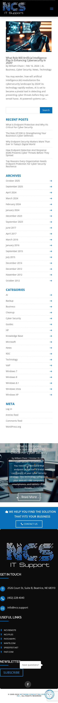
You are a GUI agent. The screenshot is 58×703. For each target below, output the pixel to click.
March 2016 (12, 239)
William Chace (16, 65)
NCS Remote (10, 630)
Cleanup (10, 312)
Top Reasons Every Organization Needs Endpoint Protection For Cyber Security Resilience (26, 164)
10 (40, 497)
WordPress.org (13, 426)
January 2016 (12, 245)
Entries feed (12, 414)
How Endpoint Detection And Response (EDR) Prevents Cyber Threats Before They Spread (27, 153)
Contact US (30, 523)
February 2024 (13, 204)
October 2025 (13, 180)
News (35, 69)
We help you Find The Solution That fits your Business (32, 514)
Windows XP (12, 394)
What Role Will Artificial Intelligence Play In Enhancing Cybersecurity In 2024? (26, 60)
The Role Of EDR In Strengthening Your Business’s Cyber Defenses (26, 134)
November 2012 (14, 274)
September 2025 (14, 186)
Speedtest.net (11, 647)
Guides (9, 324)
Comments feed (14, 420)
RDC (8, 353)
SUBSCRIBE (11, 672)
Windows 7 (11, 371)
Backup (9, 300)
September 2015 (14, 251)
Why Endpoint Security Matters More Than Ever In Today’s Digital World (28, 143)
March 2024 (12, 198)
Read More (29, 497)
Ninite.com (9, 643)
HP (7, 330)
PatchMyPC (10, 638)
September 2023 (14, 221)
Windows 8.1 (12, 383)
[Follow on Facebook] (28, 684)
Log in (9, 408)
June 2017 (11, 227)
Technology (45, 69)
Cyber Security (23, 69)
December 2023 (14, 215)
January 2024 (12, 210)
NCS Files (8, 634)
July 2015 (10, 257)
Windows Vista (13, 388)
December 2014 (14, 262)
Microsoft (11, 341)
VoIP (8, 365)
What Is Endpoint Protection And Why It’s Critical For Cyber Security (27, 126)
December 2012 (14, 268)
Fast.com (8, 651)
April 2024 (11, 192)
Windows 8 (11, 377)
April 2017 (11, 233)
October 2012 (13, 280)
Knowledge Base (14, 335)
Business (10, 69)
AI (43, 65)
